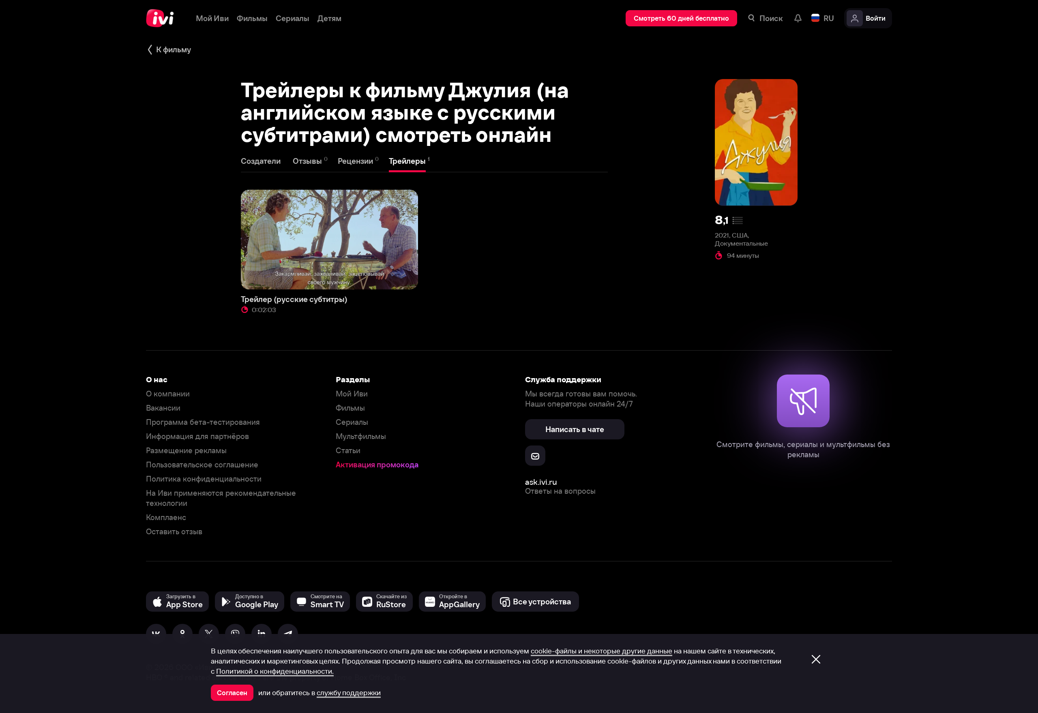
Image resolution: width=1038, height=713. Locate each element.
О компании (168, 394)
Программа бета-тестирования (203, 422)
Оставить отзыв (174, 531)
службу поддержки (349, 693)
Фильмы (350, 408)
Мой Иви (352, 394)
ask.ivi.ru (541, 481)
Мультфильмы (361, 436)
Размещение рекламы (186, 450)
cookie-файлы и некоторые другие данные (601, 651)
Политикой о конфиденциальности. (275, 671)
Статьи (348, 450)
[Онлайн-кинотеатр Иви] (163, 18)
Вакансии (163, 408)
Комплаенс (166, 517)
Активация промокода (377, 464)
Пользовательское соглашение (202, 464)
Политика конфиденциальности (204, 479)
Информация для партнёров (197, 436)
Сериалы (352, 422)
